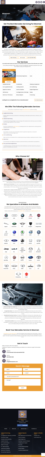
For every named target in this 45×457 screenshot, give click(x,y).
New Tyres (20, 444)
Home (5, 428)
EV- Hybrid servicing (5, 446)
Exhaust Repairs (21, 448)
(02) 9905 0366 (21, 210)
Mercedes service (26, 109)
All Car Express (18, 49)
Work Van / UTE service (5, 450)
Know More (9, 81)
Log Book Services (4, 441)
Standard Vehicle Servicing (6, 439)
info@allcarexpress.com (35, 210)
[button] (44, 2)
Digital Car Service (4, 444)
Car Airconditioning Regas (23, 446)
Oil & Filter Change (4, 437)
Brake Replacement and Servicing (24, 435)
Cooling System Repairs (22, 442)
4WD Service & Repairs (5, 448)
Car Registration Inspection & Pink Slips (8, 435)
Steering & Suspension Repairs (24, 441)
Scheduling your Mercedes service (10, 333)
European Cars (37, 435)
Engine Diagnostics (22, 439)
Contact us (33, 428)
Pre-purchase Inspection (6, 452)
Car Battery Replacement (23, 450)
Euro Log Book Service (5, 442)
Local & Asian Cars (37, 437)
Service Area (24, 428)
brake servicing (16, 126)
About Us (14, 428)
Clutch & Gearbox (21, 437)
